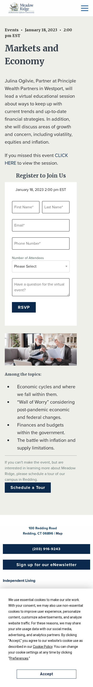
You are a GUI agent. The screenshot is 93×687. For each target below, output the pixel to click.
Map (59, 533)
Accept (46, 674)
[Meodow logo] (21, 8)
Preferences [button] (19, 658)
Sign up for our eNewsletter (46, 565)
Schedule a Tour (27, 487)
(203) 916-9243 (46, 549)
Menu (84, 8)
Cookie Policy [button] (42, 647)
